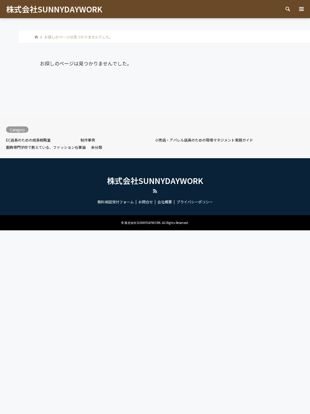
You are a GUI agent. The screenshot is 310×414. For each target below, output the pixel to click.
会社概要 (164, 201)
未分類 (96, 147)
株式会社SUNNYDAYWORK (155, 180)
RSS (155, 191)
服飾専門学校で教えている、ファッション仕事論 (46, 147)
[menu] (301, 9)
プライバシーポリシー (194, 201)
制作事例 (88, 139)
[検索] (287, 9)
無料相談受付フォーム (115, 201)
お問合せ (145, 201)
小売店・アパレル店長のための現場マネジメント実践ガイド (204, 139)
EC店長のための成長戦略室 (28, 139)
